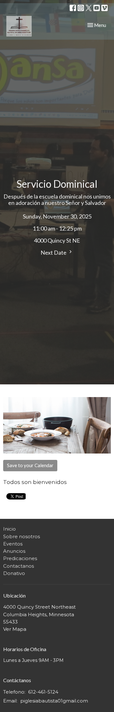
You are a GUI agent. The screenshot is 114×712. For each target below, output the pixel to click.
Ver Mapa (14, 629)
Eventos (12, 544)
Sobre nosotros (21, 536)
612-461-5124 (43, 692)
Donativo (14, 573)
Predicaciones (20, 558)
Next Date (54, 252)
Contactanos (18, 566)
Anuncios (14, 551)
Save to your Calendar (30, 465)
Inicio (9, 529)
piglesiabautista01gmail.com (54, 701)
